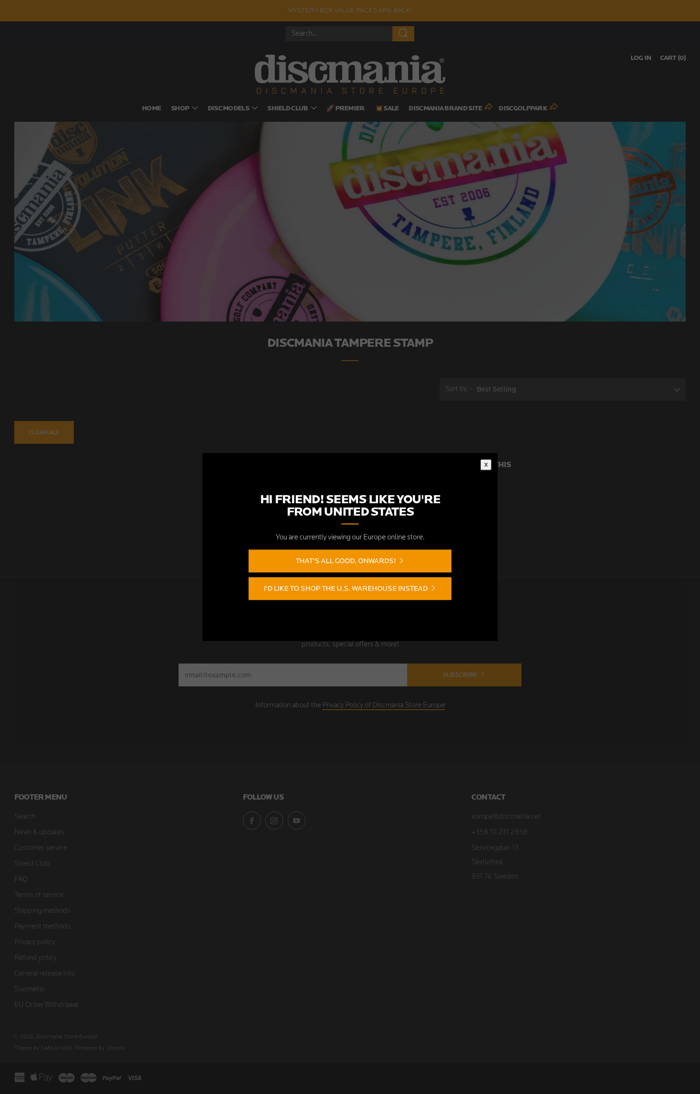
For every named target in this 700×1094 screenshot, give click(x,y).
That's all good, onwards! (346, 561)
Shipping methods (42, 911)
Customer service (40, 848)
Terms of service (39, 895)
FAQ (21, 879)
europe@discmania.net (506, 816)
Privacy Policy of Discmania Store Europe (383, 705)
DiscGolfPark (523, 108)
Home (151, 108)
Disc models (228, 108)
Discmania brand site (445, 108)
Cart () (673, 58)
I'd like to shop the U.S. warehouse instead (346, 589)
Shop (180, 108)
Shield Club (287, 108)
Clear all (44, 432)
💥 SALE (387, 108)
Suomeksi (29, 989)
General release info (44, 973)
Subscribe (460, 674)
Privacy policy (34, 942)
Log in (640, 58)
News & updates (39, 832)
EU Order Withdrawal (46, 1005)
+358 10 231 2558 (499, 832)
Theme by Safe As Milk (43, 1048)
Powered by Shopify (100, 1048)
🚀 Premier (345, 108)
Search (24, 816)
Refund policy (35, 958)
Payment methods (42, 926)
